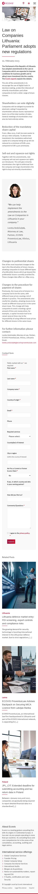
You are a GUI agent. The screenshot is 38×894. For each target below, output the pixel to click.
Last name (11, 379)
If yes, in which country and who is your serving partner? (19, 483)
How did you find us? (14, 495)
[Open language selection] (29, 3)
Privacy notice (7, 888)
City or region (12, 453)
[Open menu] (34, 3)
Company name (13, 389)
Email (9, 410)
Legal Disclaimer (20, 888)
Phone (9, 421)
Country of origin (13, 400)
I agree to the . (20, 534)
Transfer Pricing (10, 858)
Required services (13, 432)
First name (11, 368)
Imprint (31, 888)
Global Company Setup (13, 861)
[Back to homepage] (8, 3)
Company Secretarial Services (16, 864)
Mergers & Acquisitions (13, 869)
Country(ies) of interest (15, 443)
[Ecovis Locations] (24, 3)
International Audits (12, 866)
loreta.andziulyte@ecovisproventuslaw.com (19, 343)
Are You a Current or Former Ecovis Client (17, 469)
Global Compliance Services (15, 856)
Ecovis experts (11, 79)
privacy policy (24, 533)
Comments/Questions (15, 505)
